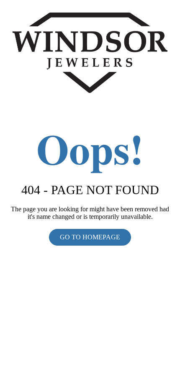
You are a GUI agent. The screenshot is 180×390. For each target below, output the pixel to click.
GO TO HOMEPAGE (90, 237)
